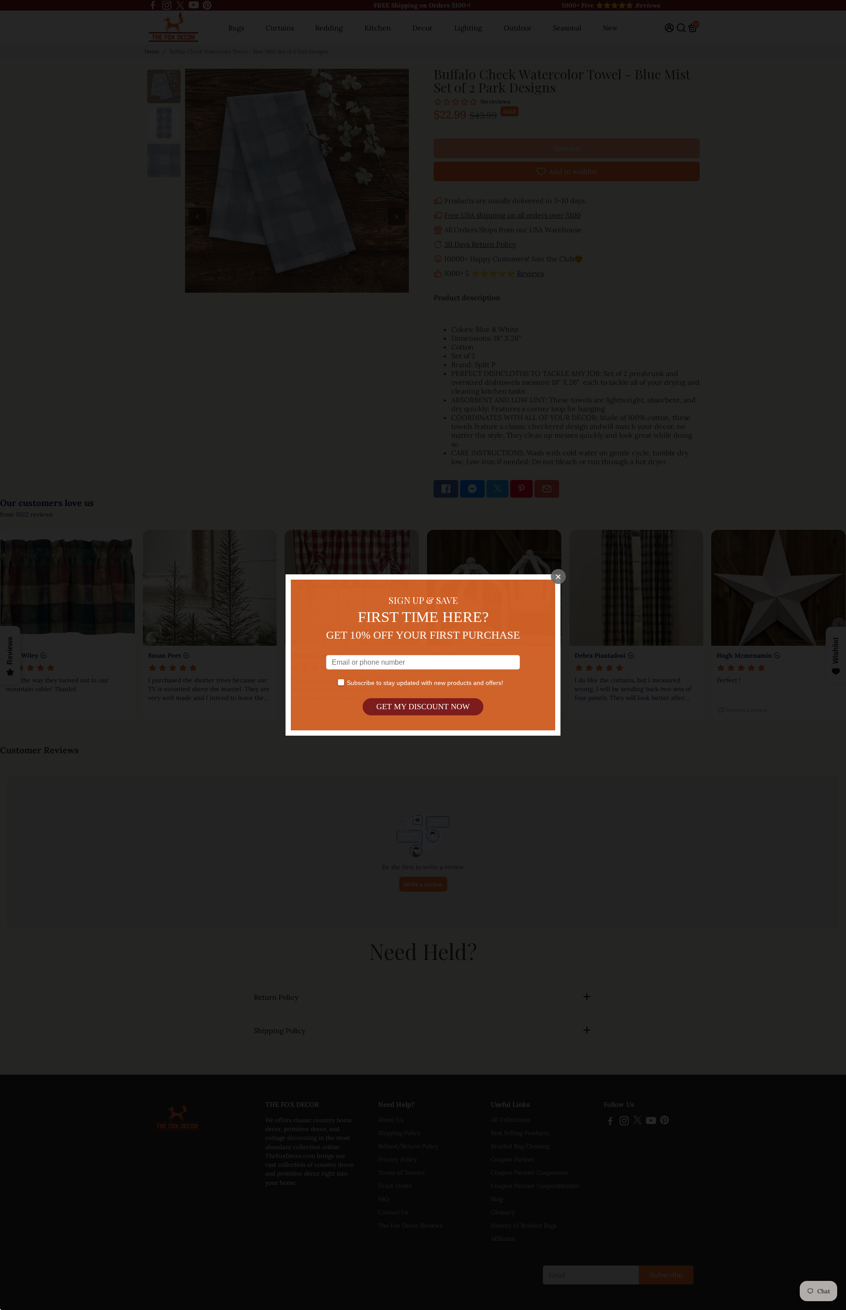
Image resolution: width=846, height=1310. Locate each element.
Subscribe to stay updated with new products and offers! (425, 682)
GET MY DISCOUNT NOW (423, 706)
